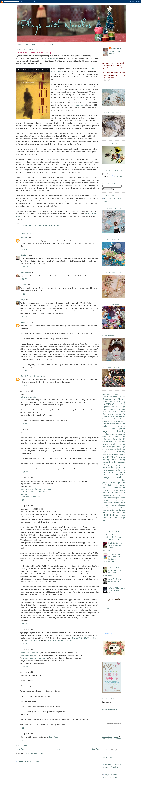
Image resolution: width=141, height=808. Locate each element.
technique (108, 514)
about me (106, 421)
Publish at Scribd (107, 737)
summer (121, 507)
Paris (104, 411)
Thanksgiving (120, 416)
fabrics (122, 454)
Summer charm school (111, 414)
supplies (105, 510)
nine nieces (119, 495)
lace (117, 485)
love (123, 488)
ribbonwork (106, 505)
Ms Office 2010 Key (33, 640)
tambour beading (110, 512)
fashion (119, 457)
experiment (116, 454)
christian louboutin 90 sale (41, 489)
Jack (123, 404)
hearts (117, 470)
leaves (122, 485)
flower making (118, 460)
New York (121, 409)
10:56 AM (24, 385)
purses (116, 503)
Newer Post (20, 749)
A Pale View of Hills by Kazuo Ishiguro (35, 52)
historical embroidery (113, 475)
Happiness (108, 404)
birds (120, 434)
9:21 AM (24, 728)
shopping (121, 505)
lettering (105, 488)
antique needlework (113, 426)
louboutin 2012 (25, 489)
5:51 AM (24, 370)
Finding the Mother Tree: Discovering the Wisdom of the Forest (116, 570)
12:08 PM (24, 666)
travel (123, 515)
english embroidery (109, 452)
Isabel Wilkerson (113, 584)
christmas (107, 441)
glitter (104, 465)
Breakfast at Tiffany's (113, 399)
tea (124, 512)
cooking (122, 441)
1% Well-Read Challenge (32, 225)
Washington (106, 419)
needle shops (120, 493)
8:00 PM (24, 644)
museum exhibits (110, 490)
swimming (114, 510)
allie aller (23, 237)
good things (112, 465)
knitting (111, 485)
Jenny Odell (107, 550)
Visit (108, 757)
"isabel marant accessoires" (30, 497)
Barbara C (24, 285)
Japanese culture (110, 407)
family (111, 457)
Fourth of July (119, 402)
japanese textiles (109, 483)
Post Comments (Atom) (34, 753)
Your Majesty (119, 419)
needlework (106, 495)
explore (116, 737)
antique (122, 424)
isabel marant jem (26, 494)
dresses (118, 447)
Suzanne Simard (108, 575)
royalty (114, 505)
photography (107, 503)
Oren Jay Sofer (108, 563)
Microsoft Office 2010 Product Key (84, 638)
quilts (123, 503)
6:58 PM (24, 624)
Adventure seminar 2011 (113, 394)
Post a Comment (22, 745)
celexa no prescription (28, 397)
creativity (121, 444)
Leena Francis (25, 322)
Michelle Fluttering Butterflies (31, 376)
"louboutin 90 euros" (43, 491)
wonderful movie (78, 105)
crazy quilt (109, 444)
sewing (119, 738)
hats (123, 467)
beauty (114, 434)
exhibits (108, 454)
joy (119, 483)
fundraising (121, 462)
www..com (108, 633)
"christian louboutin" (27, 491)
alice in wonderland (110, 424)
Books (56, 225)
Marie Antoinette (108, 409)
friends (112, 462)
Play (109, 411)
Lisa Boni (23, 255)
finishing (105, 460)
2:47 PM (24, 317)
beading (121, 431)
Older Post (95, 749)
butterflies (106, 439)
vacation (114, 517)
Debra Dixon (25, 272)
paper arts (119, 500)
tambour (122, 510)
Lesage (122, 407)
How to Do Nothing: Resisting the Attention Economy (115, 545)
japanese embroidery (113, 480)
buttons (114, 439)
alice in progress (118, 421)
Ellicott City (107, 402)
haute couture (108, 470)
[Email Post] (17, 223)
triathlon (105, 518)
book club (119, 436)
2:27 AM (24, 740)
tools (118, 515)
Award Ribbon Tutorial (109, 709)
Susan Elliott (117, 48)
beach (105, 429)
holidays (105, 478)
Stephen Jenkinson (113, 592)
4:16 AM (24, 500)
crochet (105, 447)
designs (112, 447)
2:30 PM (24, 279)
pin (116, 738)
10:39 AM (24, 249)
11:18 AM (24, 294)
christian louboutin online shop (34, 658)
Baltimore (114, 397)
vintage (122, 518)
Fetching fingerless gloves (48, 58)
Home (19, 44)
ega (123, 447)
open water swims (109, 498)
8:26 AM (24, 423)
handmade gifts (111, 467)
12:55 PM (24, 267)
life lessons (115, 487)
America (105, 397)
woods (104, 520)
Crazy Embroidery (31, 44)
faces (104, 457)
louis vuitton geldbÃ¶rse (29, 653)
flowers (105, 462)
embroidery (119, 449)
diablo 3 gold (53, 737)
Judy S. (23, 300)
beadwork (106, 434)
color (116, 441)
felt (124, 457)
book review (48, 225)
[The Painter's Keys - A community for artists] (114, 767)
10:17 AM (24, 472)
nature (111, 492)
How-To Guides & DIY (108, 738)
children (122, 439)
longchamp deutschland (29, 655)
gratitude (122, 465)
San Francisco (119, 411)
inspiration (118, 477)
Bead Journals (47, 44)
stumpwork (106, 508)
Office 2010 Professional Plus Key (59, 640)
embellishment (108, 449)
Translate (119, 176)
